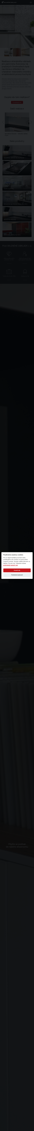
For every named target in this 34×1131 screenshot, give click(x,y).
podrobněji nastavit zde (10, 565)
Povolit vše (17, 570)
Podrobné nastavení (17, 575)
